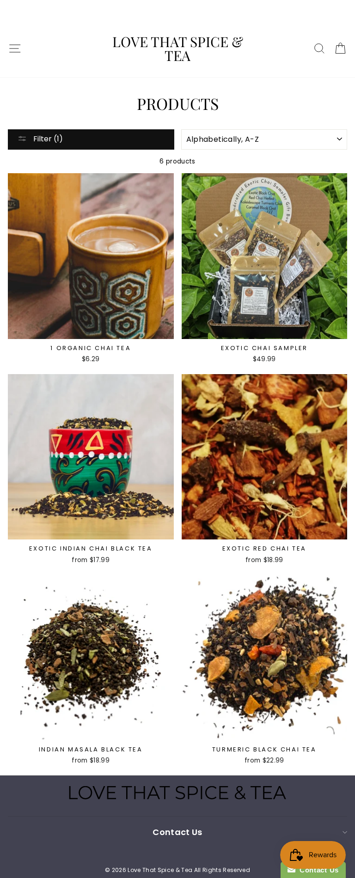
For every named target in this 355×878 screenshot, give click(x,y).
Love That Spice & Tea (177, 48)
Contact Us (317, 870)
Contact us (177, 832)
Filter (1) (47, 138)
